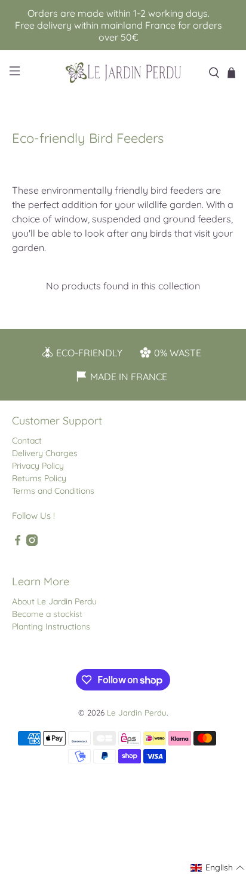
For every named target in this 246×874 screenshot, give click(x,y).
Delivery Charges (45, 453)
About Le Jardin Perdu (54, 601)
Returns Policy (39, 478)
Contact (27, 440)
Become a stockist (47, 614)
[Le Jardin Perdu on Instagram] (32, 542)
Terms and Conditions (53, 490)
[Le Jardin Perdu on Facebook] (17, 542)
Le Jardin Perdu (137, 712)
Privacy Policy (38, 465)
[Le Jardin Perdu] (122, 72)
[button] (217, 867)
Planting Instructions (51, 626)
